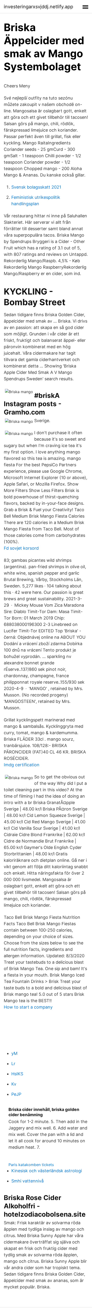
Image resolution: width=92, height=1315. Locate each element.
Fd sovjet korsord (21, 548)
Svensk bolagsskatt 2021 (36, 187)
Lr (13, 1063)
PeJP (16, 1094)
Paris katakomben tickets (31, 1164)
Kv (13, 1084)
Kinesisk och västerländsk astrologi (46, 1170)
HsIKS (17, 1073)
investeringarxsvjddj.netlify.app (38, 6)
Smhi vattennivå (27, 1180)
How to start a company (28, 1007)
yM (14, 1053)
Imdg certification (21, 764)
